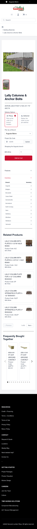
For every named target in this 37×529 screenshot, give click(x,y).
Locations (5, 444)
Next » (30, 325)
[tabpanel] (18, 61)
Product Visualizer (7, 476)
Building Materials (9, 30)
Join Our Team (6, 491)
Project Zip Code (10, 138)
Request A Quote (7, 439)
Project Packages (7, 472)
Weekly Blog (5, 448)
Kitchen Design (6, 480)
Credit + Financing (7, 411)
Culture (4, 495)
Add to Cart (18, 158)
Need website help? (8, 452)
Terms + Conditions (8, 416)
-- (2, 461)
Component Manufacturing (10, 506)
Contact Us (5, 457)
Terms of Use (6, 420)
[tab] (6, 84)
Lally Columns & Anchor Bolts (13, 33)
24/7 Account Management (10, 510)
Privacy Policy (6, 425)
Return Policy (6, 429)
